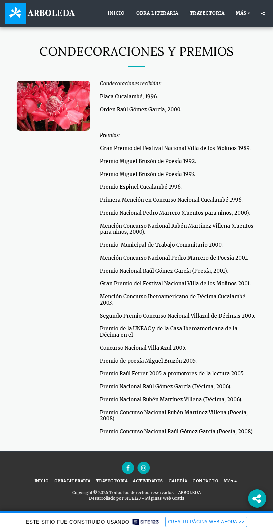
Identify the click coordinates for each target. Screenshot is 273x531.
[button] (263, 13)
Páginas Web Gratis (164, 498)
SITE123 (133, 498)
